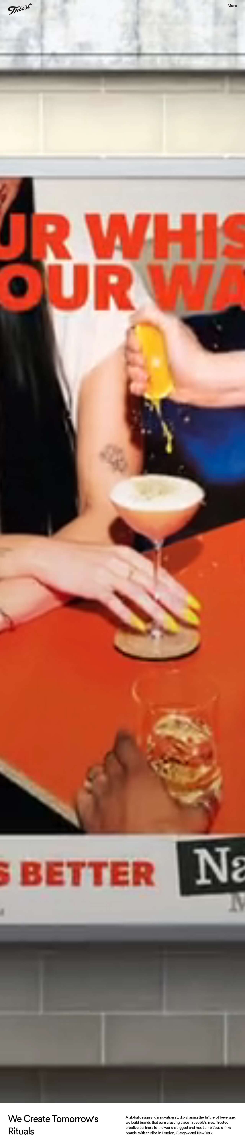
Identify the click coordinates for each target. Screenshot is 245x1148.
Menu (232, 6)
